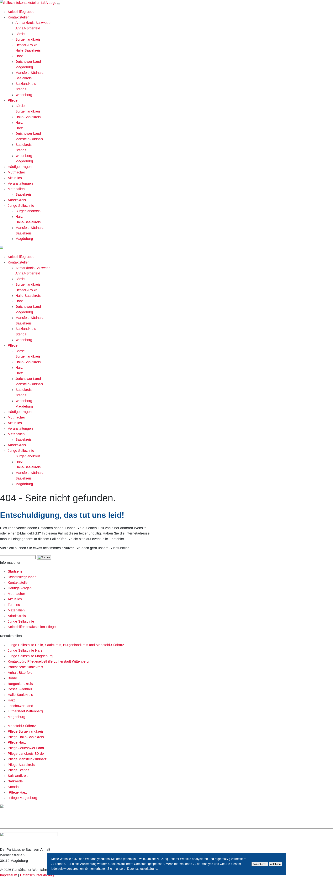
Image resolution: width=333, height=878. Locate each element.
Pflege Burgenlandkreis (26, 731)
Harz (19, 56)
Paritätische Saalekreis (25, 667)
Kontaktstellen (18, 17)
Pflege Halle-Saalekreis (26, 737)
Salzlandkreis (25, 84)
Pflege (13, 100)
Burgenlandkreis (27, 39)
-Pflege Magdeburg (22, 798)
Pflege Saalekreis (21, 765)
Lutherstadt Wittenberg (25, 711)
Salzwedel (16, 781)
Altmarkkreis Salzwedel (33, 23)
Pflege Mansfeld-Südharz (27, 759)
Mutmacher (16, 172)
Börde (20, 34)
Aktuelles (15, 178)
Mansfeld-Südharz (29, 73)
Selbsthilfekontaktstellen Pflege (32, 627)
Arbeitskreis (17, 200)
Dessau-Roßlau (27, 45)
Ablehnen (275, 864)
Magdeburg (24, 67)
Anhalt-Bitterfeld (27, 28)
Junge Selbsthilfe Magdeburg (30, 656)
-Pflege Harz (17, 792)
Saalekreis (23, 78)
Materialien (16, 189)
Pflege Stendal (19, 770)
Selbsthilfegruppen (22, 12)
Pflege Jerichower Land (26, 748)
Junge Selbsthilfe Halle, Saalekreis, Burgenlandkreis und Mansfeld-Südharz (66, 645)
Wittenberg (23, 95)
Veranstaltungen (20, 183)
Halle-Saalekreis (28, 50)
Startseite (15, 571)
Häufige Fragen (20, 167)
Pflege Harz (17, 742)
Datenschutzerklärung (37, 875)
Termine (14, 605)
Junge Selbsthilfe (21, 206)
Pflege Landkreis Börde (26, 753)
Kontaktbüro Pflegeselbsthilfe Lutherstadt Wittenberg (48, 661)
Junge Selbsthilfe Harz (25, 650)
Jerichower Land (28, 61)
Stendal (21, 89)
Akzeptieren (259, 864)
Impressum (8, 875)
